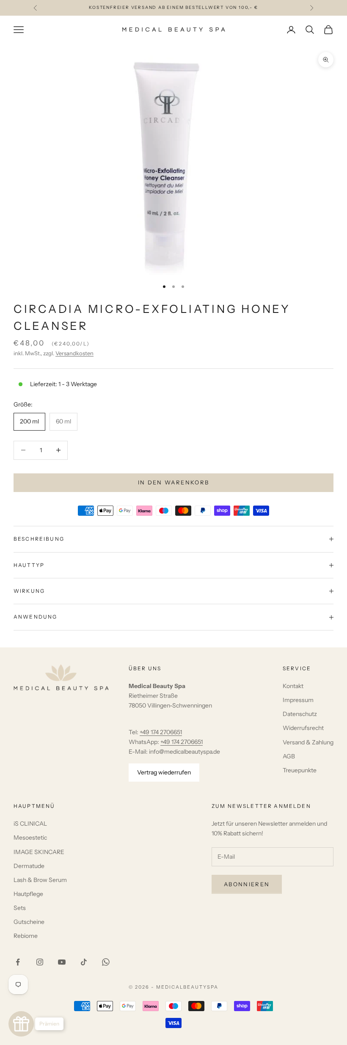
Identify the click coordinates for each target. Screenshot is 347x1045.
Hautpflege (28, 894)
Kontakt (293, 686)
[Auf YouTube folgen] (62, 962)
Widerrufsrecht (303, 728)
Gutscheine (29, 922)
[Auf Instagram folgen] (40, 962)
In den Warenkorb (173, 482)
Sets (20, 908)
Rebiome (26, 936)
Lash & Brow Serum (40, 880)
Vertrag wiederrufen (164, 772)
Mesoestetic (30, 837)
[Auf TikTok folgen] (84, 962)
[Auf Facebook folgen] (18, 962)
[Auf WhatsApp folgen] (106, 962)
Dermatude (29, 866)
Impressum (298, 700)
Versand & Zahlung (308, 742)
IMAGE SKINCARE (39, 852)
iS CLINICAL (30, 823)
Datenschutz (300, 714)
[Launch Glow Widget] (21, 1024)
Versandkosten (74, 353)
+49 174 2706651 (161, 732)
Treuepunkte (300, 770)
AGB (289, 756)
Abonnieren (247, 884)
